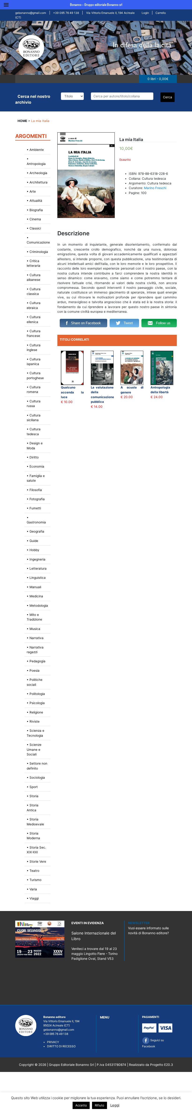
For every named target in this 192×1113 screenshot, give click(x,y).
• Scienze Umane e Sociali (34, 749)
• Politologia (36, 694)
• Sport (32, 787)
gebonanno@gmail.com (30, 13)
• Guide (32, 541)
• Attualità (34, 200)
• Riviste (33, 721)
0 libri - (158, 79)
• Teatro (33, 871)
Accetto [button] (81, 1105)
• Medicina (35, 596)
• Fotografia (36, 499)
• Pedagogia (36, 661)
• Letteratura (37, 568)
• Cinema (34, 219)
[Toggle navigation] (20, 79)
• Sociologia (36, 777)
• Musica (33, 629)
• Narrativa (35, 638)
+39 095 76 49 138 (66, 13)
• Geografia (35, 531)
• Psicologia (36, 703)
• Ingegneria (36, 559)
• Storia (32, 796)
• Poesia (33, 670)
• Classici (34, 228)
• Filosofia (34, 490)
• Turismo (34, 880)
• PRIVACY (51, 1042)
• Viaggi (33, 898)
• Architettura (37, 182)
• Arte (31, 191)
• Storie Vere (36, 861)
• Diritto (33, 457)
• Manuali (34, 587)
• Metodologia (37, 605)
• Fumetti (34, 508)
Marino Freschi (155, 188)
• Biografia (35, 210)
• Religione (35, 712)
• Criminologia (37, 252)
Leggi (114, 1105)
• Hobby (33, 550)
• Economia (35, 466)
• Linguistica (36, 577)
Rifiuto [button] (99, 1105)
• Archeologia (37, 173)
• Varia (32, 889)
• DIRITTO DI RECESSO (59, 1046)
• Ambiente (35, 150)
